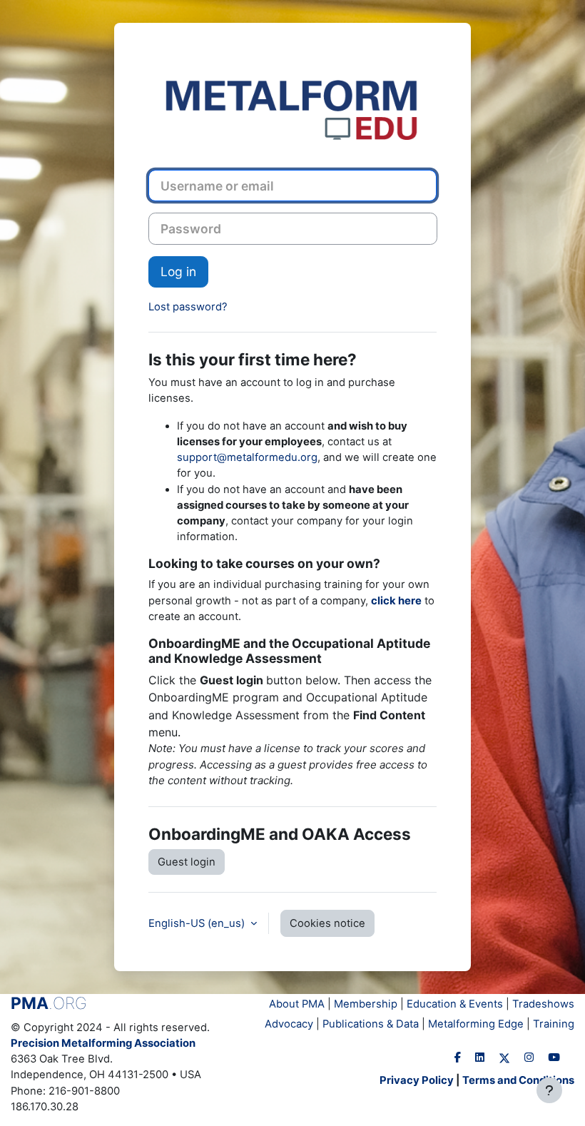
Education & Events (455, 1004)
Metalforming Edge (476, 1024)
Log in (178, 271)
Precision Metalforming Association (103, 1043)
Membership (365, 1004)
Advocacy (289, 1024)
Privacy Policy (417, 1080)
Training (553, 1024)
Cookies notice (327, 923)
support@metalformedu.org (247, 457)
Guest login (186, 862)
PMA (49, 1003)
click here (396, 600)
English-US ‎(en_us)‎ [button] (198, 923)
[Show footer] (549, 1090)
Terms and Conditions (518, 1080)
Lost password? (188, 306)
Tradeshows (543, 1004)
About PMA (297, 1004)
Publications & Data (370, 1024)
